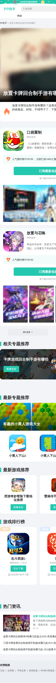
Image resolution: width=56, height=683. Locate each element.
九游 (2, 670)
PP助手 (3, 23)
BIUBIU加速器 (47, 670)
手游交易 (21, 670)
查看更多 (11, 369)
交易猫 (10, 670)
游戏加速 (33, 670)
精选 (19, 15)
